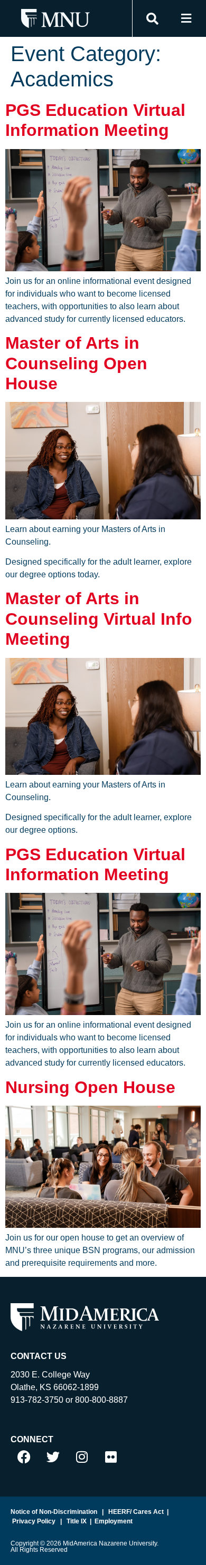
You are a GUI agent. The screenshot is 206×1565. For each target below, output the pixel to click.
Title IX (76, 1521)
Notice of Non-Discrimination (54, 1511)
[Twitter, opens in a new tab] (53, 1457)
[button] (186, 18)
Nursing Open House (90, 1087)
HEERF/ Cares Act (135, 1511)
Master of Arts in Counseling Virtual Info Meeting (98, 618)
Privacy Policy (33, 1521)
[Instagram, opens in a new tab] (82, 1457)
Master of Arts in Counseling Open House (76, 363)
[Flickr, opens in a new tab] (111, 1457)
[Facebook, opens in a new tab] (24, 1457)
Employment (114, 1521)
